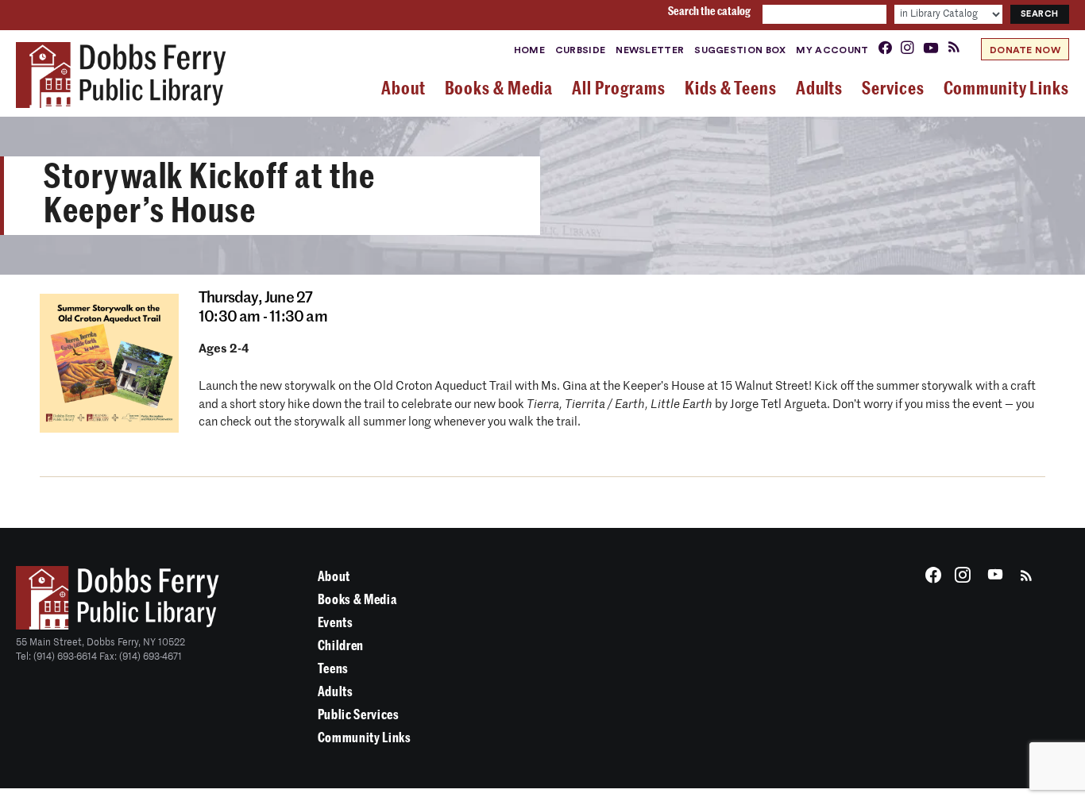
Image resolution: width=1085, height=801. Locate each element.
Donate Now (1025, 50)
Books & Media (357, 600)
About (334, 576)
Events (335, 623)
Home (529, 50)
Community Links (364, 738)
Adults (335, 692)
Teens (333, 669)
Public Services (359, 715)
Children (341, 646)
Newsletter (650, 50)
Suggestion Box (740, 50)
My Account (832, 50)
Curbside (580, 50)
